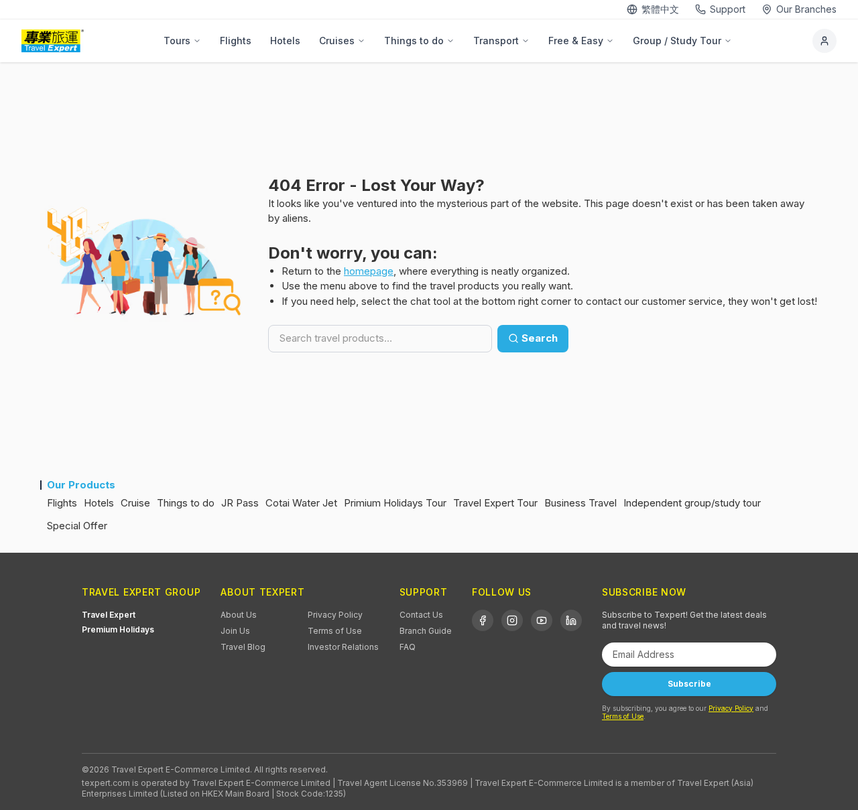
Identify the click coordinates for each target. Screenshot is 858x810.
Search (540, 338)
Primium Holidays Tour (395, 502)
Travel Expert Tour (495, 502)
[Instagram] (512, 620)
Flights (235, 40)
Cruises (337, 40)
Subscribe (689, 684)
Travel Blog (243, 647)
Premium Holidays (118, 629)
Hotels (285, 40)
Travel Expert (108, 615)
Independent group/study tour (692, 502)
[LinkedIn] (571, 620)
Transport (496, 40)
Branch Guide (426, 631)
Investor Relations (343, 647)
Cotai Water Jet (301, 502)
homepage (368, 271)
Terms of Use (335, 631)
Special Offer (77, 525)
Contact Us (421, 615)
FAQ (408, 647)
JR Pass (240, 502)
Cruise (135, 502)
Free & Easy (575, 40)
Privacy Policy (335, 615)
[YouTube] (541, 620)
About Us (239, 615)
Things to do (414, 40)
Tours (177, 40)
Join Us (235, 631)
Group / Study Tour (677, 40)
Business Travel (580, 502)
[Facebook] (482, 620)
